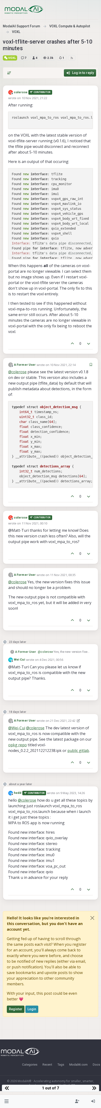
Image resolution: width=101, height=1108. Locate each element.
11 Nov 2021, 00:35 (63, 575)
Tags (60, 1064)
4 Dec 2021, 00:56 (51, 659)
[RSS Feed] (71, 58)
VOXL (12, 58)
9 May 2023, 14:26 (72, 793)
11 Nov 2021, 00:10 (34, 523)
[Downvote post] (89, 343)
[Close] (92, 918)
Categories (29, 1064)
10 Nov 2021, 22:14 (63, 365)
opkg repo (17, 744)
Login (31, 1009)
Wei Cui (19, 659)
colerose (20, 92)
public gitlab (78, 750)
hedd (17, 793)
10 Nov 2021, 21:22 (34, 98)
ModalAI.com (78, 1064)
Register (15, 1009)
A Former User (25, 364)
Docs (96, 1064)
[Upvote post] (72, 343)
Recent (47, 1064)
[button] (7, 1101)
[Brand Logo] (24, 10)
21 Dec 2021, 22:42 (62, 720)
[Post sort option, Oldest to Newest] (9, 73)
